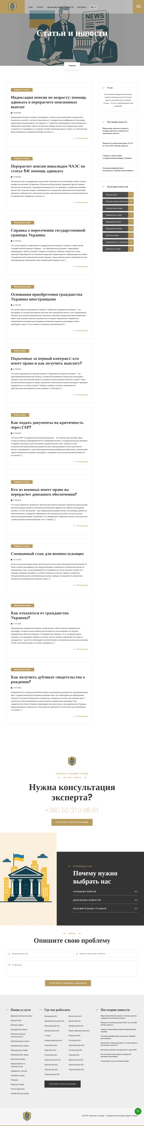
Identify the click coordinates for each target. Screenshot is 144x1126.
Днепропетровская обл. (54, 1021)
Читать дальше (82, 138)
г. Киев (47, 1035)
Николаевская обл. (76, 1045)
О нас (30, 7)
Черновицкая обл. (52, 1074)
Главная (72, 66)
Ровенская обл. (50, 1055)
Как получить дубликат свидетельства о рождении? (48, 679)
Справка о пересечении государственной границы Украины (48, 232)
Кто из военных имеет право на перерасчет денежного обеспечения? (44, 492)
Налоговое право (112, 235)
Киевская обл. (75, 1035)
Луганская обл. (75, 1040)
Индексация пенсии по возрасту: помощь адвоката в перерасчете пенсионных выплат (48, 102)
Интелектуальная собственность (118, 201)
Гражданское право (19, 1029)
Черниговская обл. (76, 1069)
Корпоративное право (114, 208)
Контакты (81, 7)
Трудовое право (17, 1084)
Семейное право (18, 1075)
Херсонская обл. (51, 1065)
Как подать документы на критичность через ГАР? (47, 425)
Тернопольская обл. (52, 1060)
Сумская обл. (74, 1055)
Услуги (40, 7)
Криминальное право (114, 215)
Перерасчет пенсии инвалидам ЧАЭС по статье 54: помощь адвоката (48, 168)
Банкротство (16, 1020)
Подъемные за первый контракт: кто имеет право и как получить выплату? (46, 361)
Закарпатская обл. (76, 1026)
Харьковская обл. (76, 1060)
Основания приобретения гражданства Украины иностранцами (46, 296)
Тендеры (14, 1080)
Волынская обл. (75, 1016)
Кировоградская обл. (53, 1040)
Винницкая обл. (50, 1016)
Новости (69, 7)
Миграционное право (22, 223)
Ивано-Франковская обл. (79, 1031)
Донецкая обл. (75, 1021)
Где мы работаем (54, 7)
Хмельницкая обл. (76, 1065)
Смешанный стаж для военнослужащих (47, 553)
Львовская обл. (51, 1045)
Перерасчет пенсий (21, 90)
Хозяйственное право (20, 1093)
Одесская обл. (50, 1050)
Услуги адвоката (18, 1089)
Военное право (20, 351)
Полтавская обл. (75, 1050)
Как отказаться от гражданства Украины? (40, 615)
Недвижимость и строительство (118, 242)
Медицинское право (113, 222)
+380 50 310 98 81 (72, 810)
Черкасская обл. (51, 1069)
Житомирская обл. (52, 1026)
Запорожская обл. (51, 1031)
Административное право (21, 1016)
